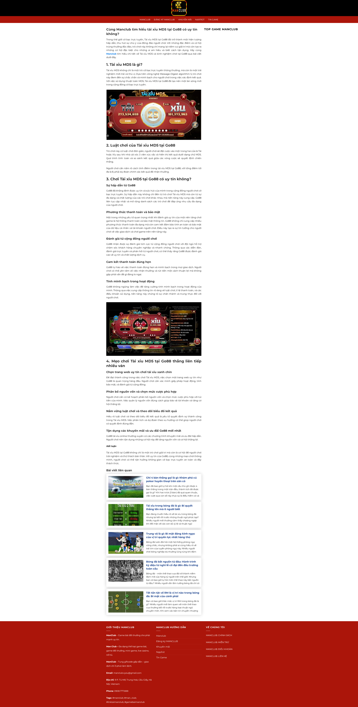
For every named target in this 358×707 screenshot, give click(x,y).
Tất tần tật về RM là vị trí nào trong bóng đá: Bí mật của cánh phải (172, 594)
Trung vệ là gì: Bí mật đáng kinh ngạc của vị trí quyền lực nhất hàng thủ (170, 535)
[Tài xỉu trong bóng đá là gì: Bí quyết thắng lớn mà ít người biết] (125, 514)
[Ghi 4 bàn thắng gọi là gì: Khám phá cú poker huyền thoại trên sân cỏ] (125, 486)
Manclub (145, 19)
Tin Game (213, 19)
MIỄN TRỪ (223, 642)
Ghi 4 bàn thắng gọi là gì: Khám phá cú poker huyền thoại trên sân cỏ (171, 479)
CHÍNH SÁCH (225, 635)
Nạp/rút (199, 19)
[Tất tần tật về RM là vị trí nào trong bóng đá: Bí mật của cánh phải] (125, 601)
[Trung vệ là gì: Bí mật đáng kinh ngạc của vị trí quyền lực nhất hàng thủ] (125, 542)
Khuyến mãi (185, 19)
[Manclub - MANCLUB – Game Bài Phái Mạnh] (179, 8)
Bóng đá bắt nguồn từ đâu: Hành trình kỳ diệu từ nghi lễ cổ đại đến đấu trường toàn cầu (172, 565)
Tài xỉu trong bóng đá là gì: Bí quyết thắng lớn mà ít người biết (169, 507)
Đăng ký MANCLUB (164, 19)
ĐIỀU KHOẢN (225, 649)
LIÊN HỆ (222, 656)
